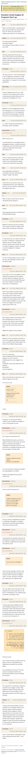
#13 (25, 221)
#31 (25, 682)
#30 (25, 626)
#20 (25, 351)
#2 (25, 51)
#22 (25, 416)
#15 (25, 254)
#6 (25, 120)
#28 (25, 585)
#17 (25, 288)
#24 (25, 486)
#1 (25, 38)
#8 (25, 154)
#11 (3, 195)
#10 (25, 179)
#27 (25, 553)
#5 (25, 105)
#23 (25, 433)
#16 (25, 271)
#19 (25, 335)
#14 (25, 235)
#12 (25, 205)
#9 (25, 168)
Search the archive (20, 10)
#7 (25, 135)
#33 (25, 731)
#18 (25, 314)
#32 (3, 702)
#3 (25, 71)
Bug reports (5, 3)
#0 (25, 24)
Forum (18, 1)
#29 (25, 601)
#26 (25, 535)
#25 (25, 516)
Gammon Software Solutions (8, 1)
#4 (3, 89)
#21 (25, 374)
